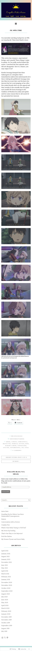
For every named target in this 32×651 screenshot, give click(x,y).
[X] (5, 638)
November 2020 (6, 585)
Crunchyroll (22, 441)
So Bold (15, 461)
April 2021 (4, 571)
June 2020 (4, 600)
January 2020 (5, 614)
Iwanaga (15, 443)
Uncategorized (16, 436)
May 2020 (4, 602)
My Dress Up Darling (8, 531)
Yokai (27, 447)
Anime (8, 441)
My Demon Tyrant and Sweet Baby (13, 539)
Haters (3, 519)
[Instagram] (2, 638)
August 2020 (5, 594)
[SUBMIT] (29, 500)
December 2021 (6, 562)
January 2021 (5, 579)
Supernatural (15, 447)
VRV (22, 447)
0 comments (16, 450)
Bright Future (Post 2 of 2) (16, 457)
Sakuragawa (22, 445)
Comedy (14, 441)
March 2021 (5, 574)
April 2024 (4, 551)
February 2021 (6, 577)
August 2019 (5, 628)
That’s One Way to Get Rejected (11, 533)
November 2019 (6, 620)
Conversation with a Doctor (10, 522)
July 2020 (4, 597)
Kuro (27, 443)
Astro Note (4, 511)
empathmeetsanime (17, 439)
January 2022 (5, 559)
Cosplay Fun (5, 525)
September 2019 (6, 625)
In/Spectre (7, 443)
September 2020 (6, 591)
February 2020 (6, 611)
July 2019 (4, 631)
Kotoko (21, 443)
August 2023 (5, 556)
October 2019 (5, 623)
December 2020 (6, 582)
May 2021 (4, 568)
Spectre (6, 447)
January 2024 (5, 554)
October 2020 (5, 588)
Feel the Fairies (6, 536)
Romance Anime (11, 445)
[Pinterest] (7, 638)
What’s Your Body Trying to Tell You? (13, 528)
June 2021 (4, 565)
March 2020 (5, 608)
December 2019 (6, 617)
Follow (5, 491)
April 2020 (4, 605)
